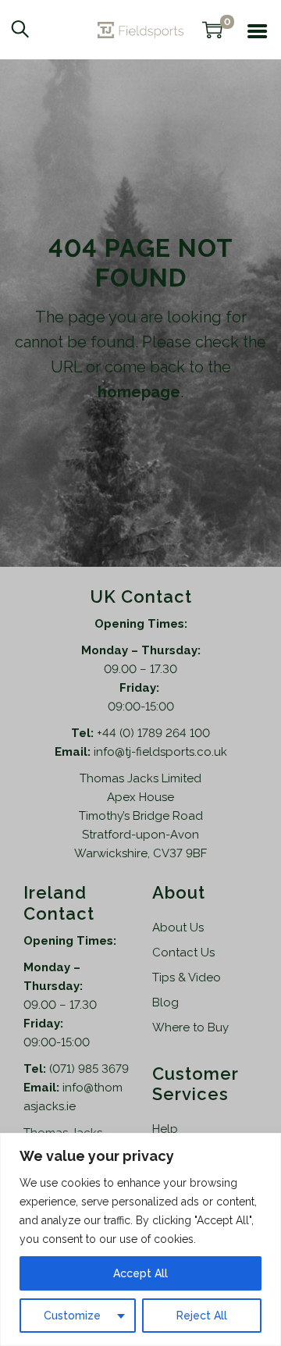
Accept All (140, 1273)
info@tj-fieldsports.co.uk (160, 752)
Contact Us (183, 952)
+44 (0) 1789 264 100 (153, 733)
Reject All (201, 1315)
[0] (212, 30)
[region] (140, 1239)
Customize (72, 1315)
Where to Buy (190, 1027)
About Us (178, 927)
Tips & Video (186, 977)
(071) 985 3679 (89, 1069)
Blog (165, 1002)
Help (165, 1129)
